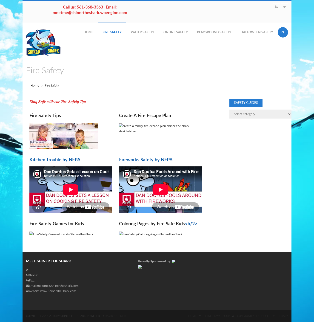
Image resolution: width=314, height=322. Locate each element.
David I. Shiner (115, 316)
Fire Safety (112, 32)
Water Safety (142, 32)
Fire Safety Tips (45, 115)
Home (88, 32)
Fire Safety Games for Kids (56, 224)
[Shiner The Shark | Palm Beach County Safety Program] (43, 43)
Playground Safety (214, 32)
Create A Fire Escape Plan (145, 115)
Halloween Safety (256, 32)
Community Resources (253, 316)
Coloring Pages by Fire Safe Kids (152, 224)
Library (282, 316)
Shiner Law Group (217, 316)
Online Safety (175, 32)
